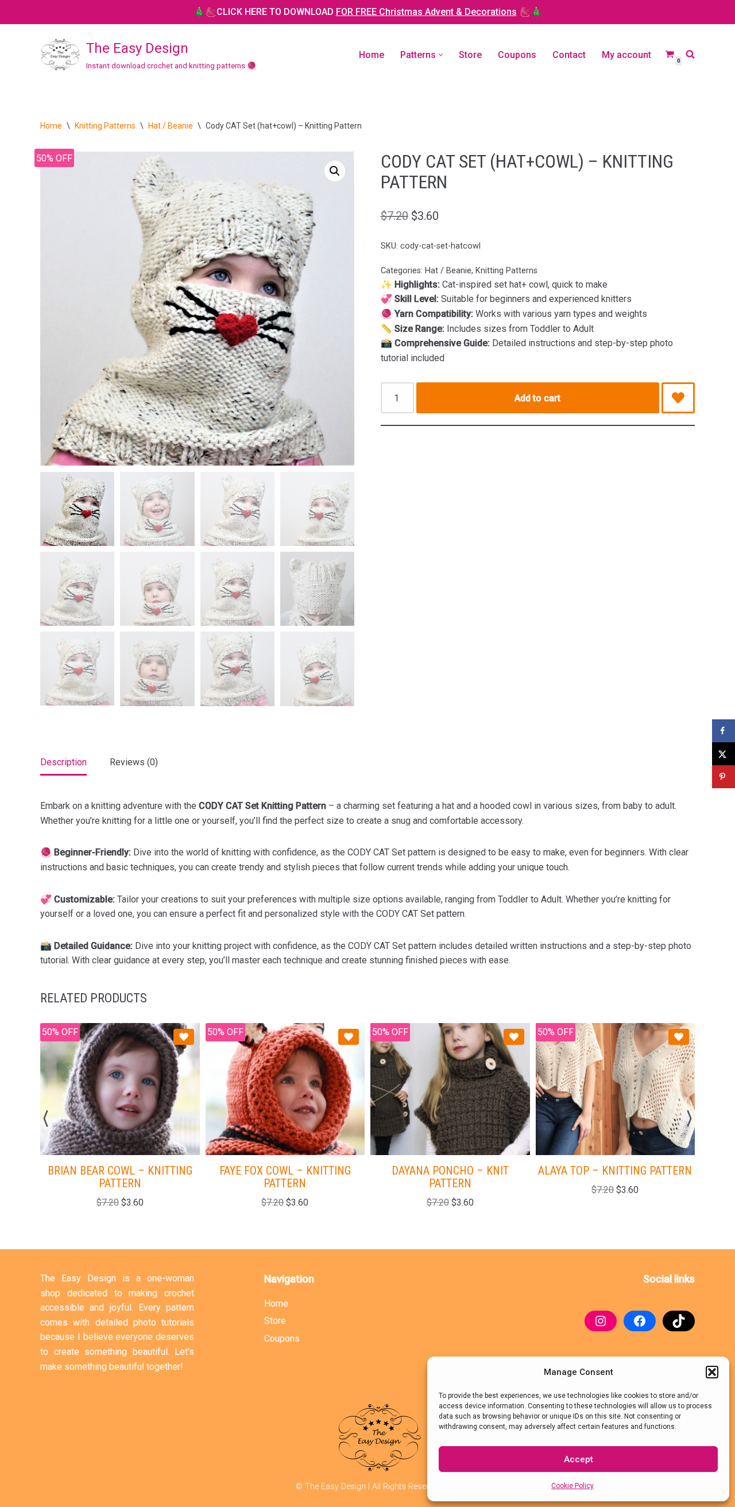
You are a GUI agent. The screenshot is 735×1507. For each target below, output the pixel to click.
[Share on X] (723, 753)
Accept (578, 1459)
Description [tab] (63, 762)
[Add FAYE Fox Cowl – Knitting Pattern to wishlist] (348, 1037)
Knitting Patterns (105, 125)
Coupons (517, 54)
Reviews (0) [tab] (134, 762)
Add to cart (537, 398)
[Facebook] (640, 1321)
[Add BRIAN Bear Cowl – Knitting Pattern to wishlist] (183, 1037)
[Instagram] (601, 1321)
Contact (569, 54)
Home (371, 54)
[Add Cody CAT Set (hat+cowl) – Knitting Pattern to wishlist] (678, 397)
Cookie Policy (572, 1486)
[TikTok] (679, 1321)
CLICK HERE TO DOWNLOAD (366, 11)
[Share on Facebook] (723, 730)
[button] (712, 1372)
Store (470, 54)
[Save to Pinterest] (723, 776)
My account (626, 54)
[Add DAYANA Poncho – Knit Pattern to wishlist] (514, 1037)
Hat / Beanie (170, 125)
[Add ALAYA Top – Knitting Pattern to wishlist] (678, 1037)
